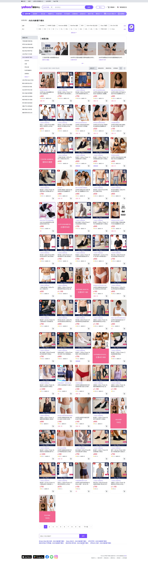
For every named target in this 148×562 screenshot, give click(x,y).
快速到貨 (59, 14)
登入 (100, 7)
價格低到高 (101, 68)
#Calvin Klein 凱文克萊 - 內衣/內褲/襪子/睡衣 (51, 541)
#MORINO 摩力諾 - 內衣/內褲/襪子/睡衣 (77, 543)
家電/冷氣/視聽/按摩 (27, 44)
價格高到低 (108, 68)
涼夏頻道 (75, 14)
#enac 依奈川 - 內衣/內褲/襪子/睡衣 (76, 541)
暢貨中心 (51, 14)
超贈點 (122, 14)
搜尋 (83, 536)
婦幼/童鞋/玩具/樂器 (27, 96)
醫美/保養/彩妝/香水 (27, 83)
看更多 (98, 14)
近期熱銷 (115, 68)
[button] (40, 51)
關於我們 (100, 558)
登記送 (43, 14)
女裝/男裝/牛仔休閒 (27, 54)
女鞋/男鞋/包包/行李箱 (27, 80)
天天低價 (67, 14)
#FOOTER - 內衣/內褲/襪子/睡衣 (97, 541)
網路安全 (113, 558)
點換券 (35, 14)
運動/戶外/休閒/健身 (27, 106)
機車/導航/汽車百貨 (27, 109)
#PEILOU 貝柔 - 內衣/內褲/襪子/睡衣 (100, 543)
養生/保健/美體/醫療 (27, 93)
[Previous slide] (40, 80)
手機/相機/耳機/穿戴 (27, 41)
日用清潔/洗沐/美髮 (27, 86)
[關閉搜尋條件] (52, 7)
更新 (125, 556)
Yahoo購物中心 (30, 7)
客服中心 (93, 558)
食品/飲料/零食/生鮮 (27, 90)
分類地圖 (124, 558)
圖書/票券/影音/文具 (27, 112)
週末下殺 (90, 14)
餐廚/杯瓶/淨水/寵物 (27, 99)
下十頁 (86, 527)
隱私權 (118, 558)
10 (79, 527)
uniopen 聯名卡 (111, 14)
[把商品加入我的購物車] (53, 101)
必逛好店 (82, 14)
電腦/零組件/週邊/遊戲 (27, 47)
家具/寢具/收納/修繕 (27, 103)
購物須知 (106, 558)
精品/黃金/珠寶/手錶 (27, 51)
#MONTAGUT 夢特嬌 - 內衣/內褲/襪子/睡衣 (51, 543)
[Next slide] (54, 80)
